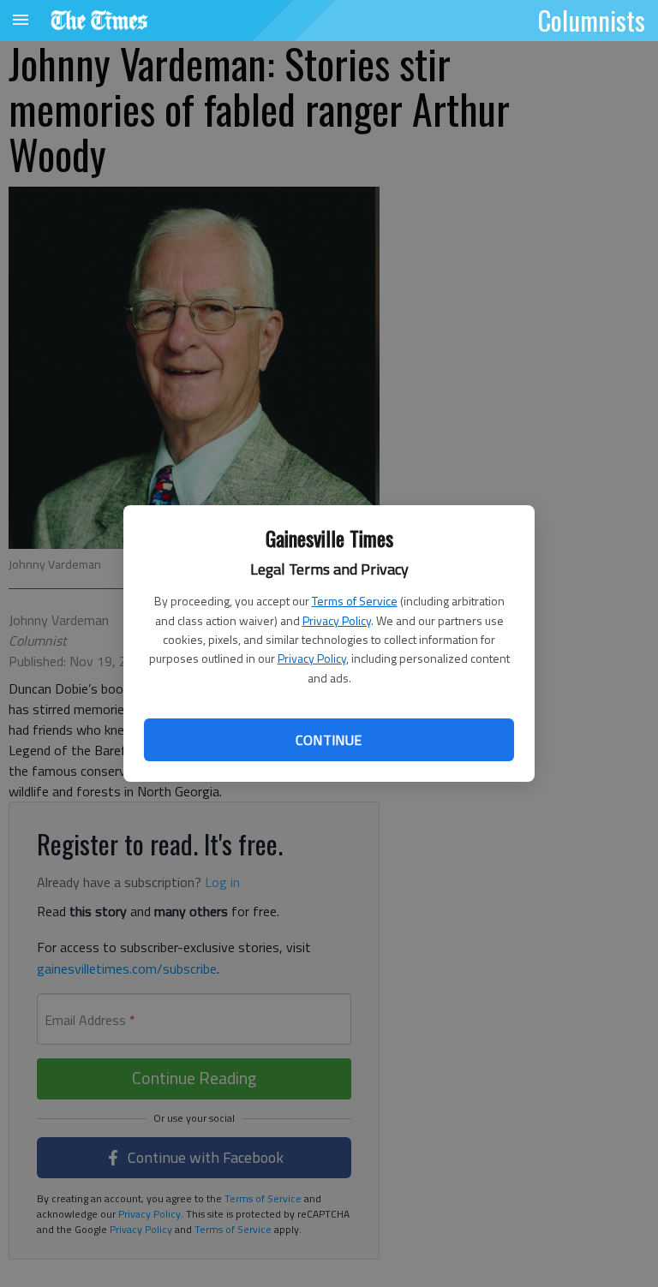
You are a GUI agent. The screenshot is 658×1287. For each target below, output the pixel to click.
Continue (329, 740)
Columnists (591, 19)
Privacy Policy (336, 620)
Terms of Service (355, 601)
